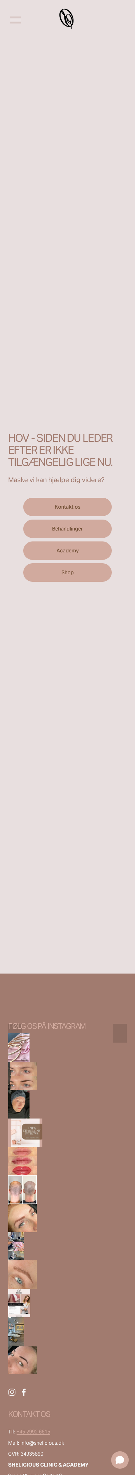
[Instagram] (12, 1392)
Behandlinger (67, 529)
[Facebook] (24, 1392)
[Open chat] (120, 1460)
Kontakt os (67, 507)
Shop (68, 572)
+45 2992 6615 (33, 1432)
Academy (68, 550)
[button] (22, 1076)
